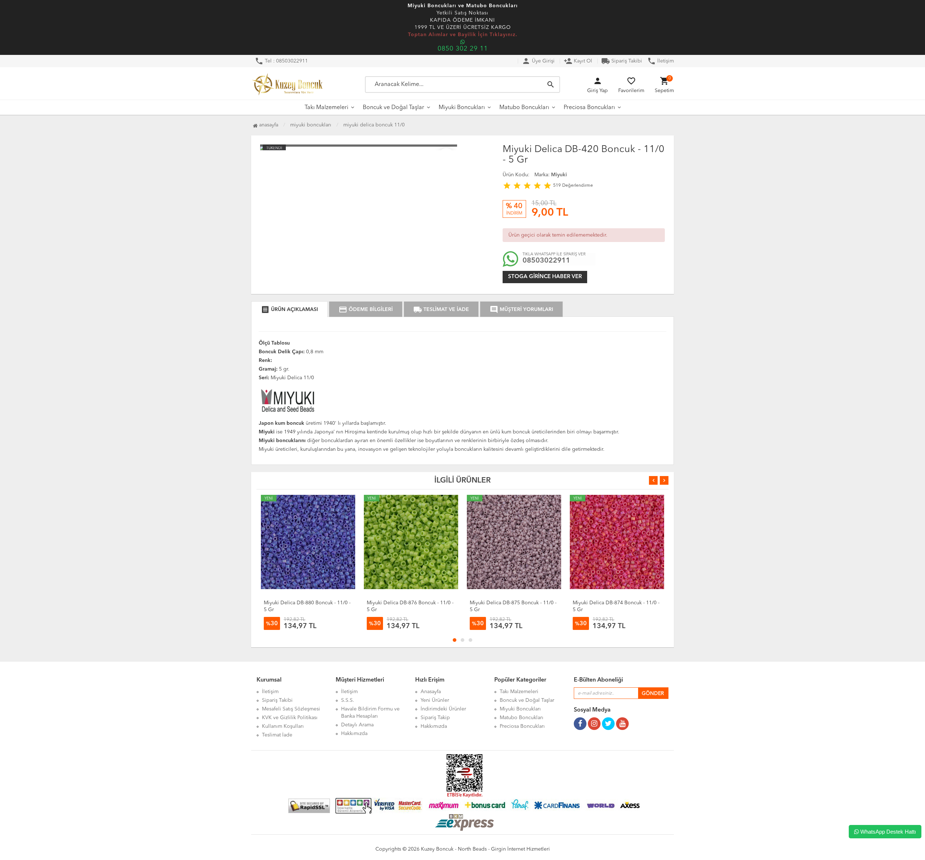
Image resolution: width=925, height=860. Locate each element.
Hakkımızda (354, 733)
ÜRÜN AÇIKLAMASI (289, 309)
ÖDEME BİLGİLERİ (366, 309)
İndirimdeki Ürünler (443, 709)
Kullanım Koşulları (283, 726)
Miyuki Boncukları (462, 108)
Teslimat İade (277, 735)
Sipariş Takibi (621, 61)
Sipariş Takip (435, 717)
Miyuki (559, 174)
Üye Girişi (538, 61)
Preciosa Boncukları (589, 108)
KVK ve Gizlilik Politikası (290, 717)
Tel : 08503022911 (281, 61)
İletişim (660, 61)
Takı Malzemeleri (326, 108)
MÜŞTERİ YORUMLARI (521, 309)
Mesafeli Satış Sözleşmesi (291, 709)
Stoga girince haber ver (545, 277)
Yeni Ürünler (435, 700)
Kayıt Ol (578, 61)
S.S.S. (347, 700)
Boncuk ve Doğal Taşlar (393, 108)
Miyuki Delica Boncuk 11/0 (374, 125)
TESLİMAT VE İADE (441, 309)
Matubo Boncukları (524, 108)
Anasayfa (268, 125)
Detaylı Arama (357, 724)
